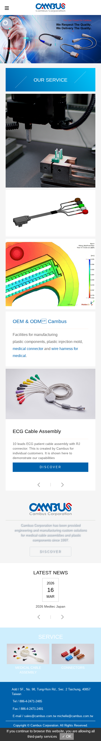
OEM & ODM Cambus (40, 321)
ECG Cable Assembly (37, 431)
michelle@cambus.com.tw (75, 716)
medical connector (28, 349)
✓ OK (66, 736)
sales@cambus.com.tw (40, 716)
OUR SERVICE (50, 80)
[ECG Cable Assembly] (50, 393)
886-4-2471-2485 (30, 701)
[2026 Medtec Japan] (50, 595)
